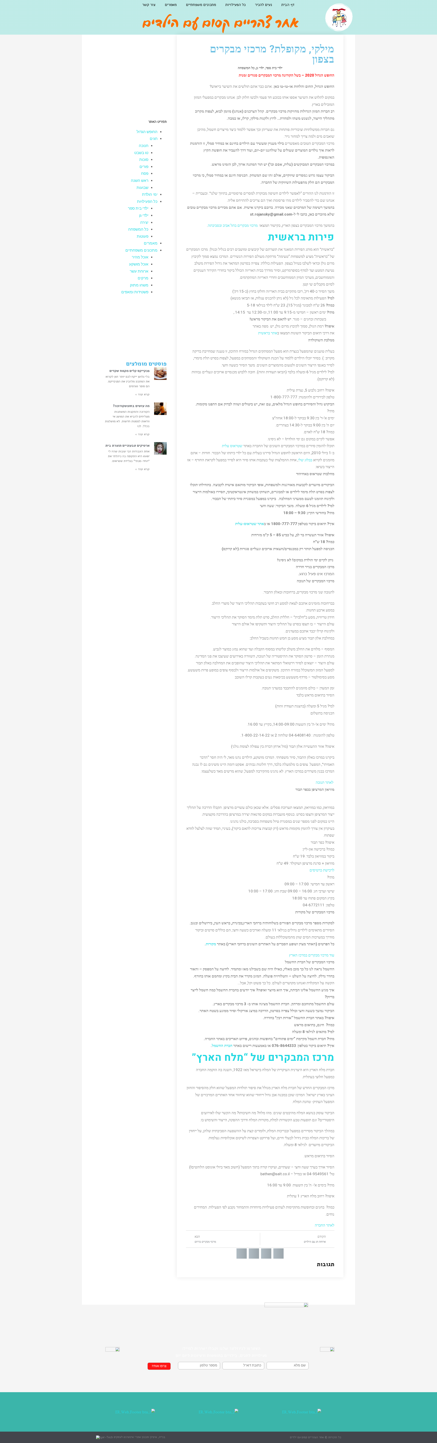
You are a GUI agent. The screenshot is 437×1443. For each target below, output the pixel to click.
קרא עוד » (142, 394)
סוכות (143, 159)
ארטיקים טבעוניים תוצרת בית (127, 445)
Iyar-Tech (106, 1437)
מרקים (143, 278)
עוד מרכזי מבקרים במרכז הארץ (311, 955)
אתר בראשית (267, 333)
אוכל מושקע (138, 264)
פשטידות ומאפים (134, 292)
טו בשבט (141, 153)
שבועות (142, 188)
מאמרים (171, 4)
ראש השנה (139, 180)
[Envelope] (86, 8)
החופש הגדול (147, 132)
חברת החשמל (222, 1045)
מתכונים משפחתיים (201, 4)
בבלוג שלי (305, 460)
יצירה (144, 222)
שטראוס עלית (232, 445)
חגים (154, 139)
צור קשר (148, 4)
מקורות (211, 944)
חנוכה (143, 146)
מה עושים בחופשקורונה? (131, 406)
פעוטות (142, 236)
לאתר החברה (324, 1225)
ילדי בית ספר (274, 68)
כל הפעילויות (235, 4)
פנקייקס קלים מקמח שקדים (129, 370)
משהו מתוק (139, 285)
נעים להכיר (263, 4)
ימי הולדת (150, 194)
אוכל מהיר (140, 257)
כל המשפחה (246, 68)
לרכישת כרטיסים (322, 870)
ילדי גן (260, 68)
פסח (144, 173)
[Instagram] (97, 8)
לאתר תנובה (324, 782)
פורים (144, 167)
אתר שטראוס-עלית (249, 523)
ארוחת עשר (139, 271)
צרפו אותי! (159, 1366)
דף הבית (287, 4)
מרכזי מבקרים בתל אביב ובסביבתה (233, 225)
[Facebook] (109, 8)
